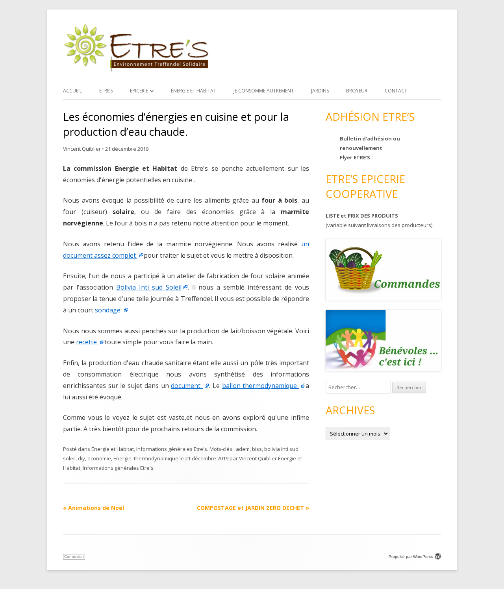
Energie (122, 458)
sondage (108, 310)
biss (257, 448)
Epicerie (139, 90)
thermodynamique (156, 458)
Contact (396, 90)
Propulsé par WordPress (411, 556)
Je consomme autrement (263, 90)
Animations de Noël (93, 507)
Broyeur (356, 90)
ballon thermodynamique (260, 385)
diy (81, 458)
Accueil (72, 90)
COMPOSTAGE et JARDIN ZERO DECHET (253, 507)
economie (99, 458)
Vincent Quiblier (82, 148)
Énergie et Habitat (193, 90)
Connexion (74, 556)
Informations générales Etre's (171, 448)
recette (87, 342)
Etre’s (106, 90)
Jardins (320, 90)
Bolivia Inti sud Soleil (149, 287)
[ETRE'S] (136, 69)
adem (243, 448)
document (187, 385)
